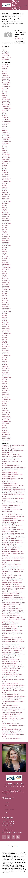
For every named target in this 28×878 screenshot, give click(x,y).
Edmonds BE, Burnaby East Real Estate (12, 551)
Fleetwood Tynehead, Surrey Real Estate (12, 557)
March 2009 (5, 432)
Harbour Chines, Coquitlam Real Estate (12, 579)
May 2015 (4, 297)
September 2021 (6, 161)
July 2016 (4, 271)
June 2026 (4, 70)
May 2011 (4, 385)
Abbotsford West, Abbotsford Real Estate (13, 445)
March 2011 (5, 388)
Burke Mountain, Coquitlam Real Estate (12, 474)
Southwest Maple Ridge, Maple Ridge (12, 689)
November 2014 (6, 308)
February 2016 (6, 280)
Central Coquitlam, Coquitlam (10, 483)
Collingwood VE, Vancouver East (10, 522)
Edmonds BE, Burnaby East (9, 549)
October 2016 (5, 266)
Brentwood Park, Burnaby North (10, 465)
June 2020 (4, 187)
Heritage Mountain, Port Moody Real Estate (13, 586)
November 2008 (6, 440)
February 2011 (5, 390)
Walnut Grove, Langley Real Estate (11, 707)
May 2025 (4, 93)
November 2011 (6, 374)
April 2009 (4, 431)
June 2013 (4, 339)
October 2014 (5, 310)
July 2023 (4, 125)
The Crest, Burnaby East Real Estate (11, 700)
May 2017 (4, 253)
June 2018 (4, 229)
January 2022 (5, 156)
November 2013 (6, 330)
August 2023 (5, 123)
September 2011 (6, 377)
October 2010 (5, 398)
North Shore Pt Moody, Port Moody (11, 632)
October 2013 (5, 332)
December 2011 (6, 372)
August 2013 (5, 335)
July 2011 (4, 381)
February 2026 (6, 77)
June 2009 (4, 427)
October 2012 (5, 354)
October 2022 (5, 139)
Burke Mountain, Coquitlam (9, 472)
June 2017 (4, 251)
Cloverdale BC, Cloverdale (9, 513)
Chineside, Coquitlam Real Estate (11, 505)
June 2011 (4, 383)
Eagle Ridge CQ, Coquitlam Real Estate (12, 540)
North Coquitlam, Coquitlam (9, 628)
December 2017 (6, 240)
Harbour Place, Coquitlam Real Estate (12, 580)
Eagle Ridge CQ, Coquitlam (9, 538)
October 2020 (5, 180)
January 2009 (5, 436)
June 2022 (4, 147)
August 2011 (5, 379)
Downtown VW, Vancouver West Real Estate (13, 536)
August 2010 (5, 401)
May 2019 (4, 209)
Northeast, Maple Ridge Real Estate (11, 637)
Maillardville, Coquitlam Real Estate (11, 604)
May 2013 (4, 341)
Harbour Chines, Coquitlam (9, 577)
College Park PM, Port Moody (9, 518)
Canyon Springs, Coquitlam (9, 476)
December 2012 (6, 350)
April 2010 (4, 409)
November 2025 (6, 82)
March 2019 (5, 213)
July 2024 (4, 112)
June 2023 (4, 126)
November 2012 (6, 352)
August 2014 (5, 313)
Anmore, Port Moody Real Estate (10, 454)
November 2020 (6, 178)
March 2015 (5, 300)
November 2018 (6, 220)
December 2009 (6, 416)
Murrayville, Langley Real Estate (10, 623)
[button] (4, 837)
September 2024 (6, 108)
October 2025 (5, 84)
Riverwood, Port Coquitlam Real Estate (12, 665)
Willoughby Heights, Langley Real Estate (12, 731)
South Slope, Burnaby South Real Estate (12, 687)
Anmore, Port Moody (7, 452)
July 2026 (4, 68)
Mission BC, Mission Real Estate (10, 613)
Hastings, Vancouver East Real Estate (12, 582)
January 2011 (5, 392)
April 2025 (4, 95)
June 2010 (4, 405)
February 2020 (6, 194)
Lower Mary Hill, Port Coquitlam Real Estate (13, 602)
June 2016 (4, 273)
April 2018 (4, 233)
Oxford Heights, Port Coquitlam (10, 645)
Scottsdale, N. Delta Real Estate (10, 670)
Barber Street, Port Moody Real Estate (12, 456)
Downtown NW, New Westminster (11, 535)
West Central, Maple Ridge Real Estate (12, 712)
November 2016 (6, 264)
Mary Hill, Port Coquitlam (8, 606)
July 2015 (4, 293)
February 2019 (6, 214)
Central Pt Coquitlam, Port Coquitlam (12, 493)
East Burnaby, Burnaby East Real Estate (12, 542)
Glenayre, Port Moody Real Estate (11, 566)
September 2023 (6, 121)
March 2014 (5, 322)
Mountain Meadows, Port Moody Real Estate (13, 619)
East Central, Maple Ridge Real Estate (12, 546)
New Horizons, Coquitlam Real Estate (12, 626)
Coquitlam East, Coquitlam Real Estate (12, 525)
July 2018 (4, 227)
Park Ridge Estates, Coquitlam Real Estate (13, 648)
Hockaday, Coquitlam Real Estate (11, 590)
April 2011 (4, 387)
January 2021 (5, 176)
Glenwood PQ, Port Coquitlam (10, 568)
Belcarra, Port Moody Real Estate (11, 458)
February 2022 (6, 154)
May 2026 (4, 71)
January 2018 (5, 238)
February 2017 (6, 258)
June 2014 (4, 317)
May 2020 (4, 189)
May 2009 (4, 429)
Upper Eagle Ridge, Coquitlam (10, 705)
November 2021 (6, 158)
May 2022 (4, 148)
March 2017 (5, 256)
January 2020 (5, 196)
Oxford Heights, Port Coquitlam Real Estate (13, 646)
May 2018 (4, 231)
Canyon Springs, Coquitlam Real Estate (12, 478)
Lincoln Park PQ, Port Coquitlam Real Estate (13, 597)
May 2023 (4, 128)
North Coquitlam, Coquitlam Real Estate (12, 630)
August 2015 (5, 291)
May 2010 (4, 407)
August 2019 (5, 203)
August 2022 (5, 143)
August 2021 (5, 163)
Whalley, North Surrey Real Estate (11, 723)
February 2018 (6, 236)
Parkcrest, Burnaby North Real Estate (12, 650)
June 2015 (4, 295)
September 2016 (6, 267)
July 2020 (4, 185)
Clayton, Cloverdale (7, 511)
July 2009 (4, 425)
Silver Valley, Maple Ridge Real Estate (12, 674)
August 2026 (5, 66)
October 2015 (5, 288)
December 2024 (6, 103)
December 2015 (6, 284)
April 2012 (4, 365)
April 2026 (4, 73)
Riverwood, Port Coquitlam (9, 663)
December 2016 (6, 262)
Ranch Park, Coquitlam (8, 657)
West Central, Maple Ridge (9, 711)
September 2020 (6, 181)
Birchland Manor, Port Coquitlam (11, 460)
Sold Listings (5, 59)
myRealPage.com (16, 846)
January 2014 (5, 326)
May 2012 (4, 363)
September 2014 (6, 311)
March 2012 (5, 366)
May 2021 (4, 169)
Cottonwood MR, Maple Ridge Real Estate (13, 533)
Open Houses (5, 55)
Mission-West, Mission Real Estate (11, 615)
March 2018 (5, 234)
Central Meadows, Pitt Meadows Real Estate (13, 489)
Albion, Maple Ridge (7, 447)
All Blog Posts (5, 52)
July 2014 (4, 315)
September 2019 (6, 201)
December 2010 (6, 394)
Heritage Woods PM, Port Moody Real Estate (13, 588)
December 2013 (6, 328)
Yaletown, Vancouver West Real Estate (12, 738)
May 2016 (4, 275)
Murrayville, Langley (7, 621)
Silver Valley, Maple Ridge (9, 672)
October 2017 (5, 244)
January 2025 (5, 101)
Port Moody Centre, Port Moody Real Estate (13, 654)
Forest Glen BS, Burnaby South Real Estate (13, 558)
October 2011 (5, 376)
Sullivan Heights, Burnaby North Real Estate (13, 696)
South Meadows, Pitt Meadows (10, 683)
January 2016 (5, 282)
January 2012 (5, 370)
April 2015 (4, 299)
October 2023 (5, 119)
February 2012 (6, 368)
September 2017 (6, 246)
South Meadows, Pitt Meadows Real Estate (13, 685)
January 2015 (5, 304)
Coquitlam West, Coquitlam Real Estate (12, 529)
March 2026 (5, 75)
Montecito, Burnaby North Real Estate (12, 617)
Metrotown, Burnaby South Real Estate (12, 610)
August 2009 (5, 423)
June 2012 (4, 361)
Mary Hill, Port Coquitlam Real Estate (12, 608)
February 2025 (6, 99)
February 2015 (6, 302)
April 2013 (4, 343)
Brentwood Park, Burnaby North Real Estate (14, 467)
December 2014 (6, 306)
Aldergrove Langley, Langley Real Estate (12, 450)
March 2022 (5, 152)
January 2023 (5, 136)
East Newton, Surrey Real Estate (10, 548)
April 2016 (4, 277)
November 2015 (6, 286)
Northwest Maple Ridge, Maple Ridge (12, 639)
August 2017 (5, 247)
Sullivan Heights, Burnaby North (10, 694)
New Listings (5, 53)
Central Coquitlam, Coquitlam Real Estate (13, 485)
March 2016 (5, 278)
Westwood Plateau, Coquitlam (10, 716)
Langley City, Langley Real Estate (10, 593)
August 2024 (5, 110)
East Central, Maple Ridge (9, 544)
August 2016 (5, 269)
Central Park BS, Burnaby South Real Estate (13, 491)
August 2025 (5, 88)
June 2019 (4, 207)
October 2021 (5, 159)
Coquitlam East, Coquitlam (9, 524)
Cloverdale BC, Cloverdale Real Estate (12, 515)
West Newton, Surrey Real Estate (11, 714)
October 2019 (5, 200)
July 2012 (4, 359)
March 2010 (5, 410)
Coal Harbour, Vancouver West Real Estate (13, 516)
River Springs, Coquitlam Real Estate (11, 661)
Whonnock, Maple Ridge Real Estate (11, 729)
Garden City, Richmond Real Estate (11, 564)
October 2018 (5, 222)
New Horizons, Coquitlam (8, 624)
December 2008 (6, 438)
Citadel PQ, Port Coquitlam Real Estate (12, 509)
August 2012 (5, 357)
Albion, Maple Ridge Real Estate (10, 449)
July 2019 (4, 205)
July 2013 (4, 337)
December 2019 (6, 198)
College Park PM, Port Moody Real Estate (13, 520)
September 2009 (6, 421)
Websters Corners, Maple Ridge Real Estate (13, 709)
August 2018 (5, 225)
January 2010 (5, 414)
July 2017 (4, 249)
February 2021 (6, 174)
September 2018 (6, 224)
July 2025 (4, 90)
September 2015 (6, 289)
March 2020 (5, 192)
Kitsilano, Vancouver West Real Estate (12, 591)
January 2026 (5, 79)
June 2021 (4, 167)
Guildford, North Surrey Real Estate (11, 575)
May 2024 (4, 114)
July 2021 (4, 165)
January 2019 (5, 216)
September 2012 (6, 355)
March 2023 (5, 132)
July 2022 (4, 145)
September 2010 (6, 399)
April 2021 (4, 170)
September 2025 (6, 86)
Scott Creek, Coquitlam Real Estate (11, 668)
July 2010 (4, 403)
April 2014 (4, 321)
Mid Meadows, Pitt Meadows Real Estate (12, 612)
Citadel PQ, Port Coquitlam (9, 507)
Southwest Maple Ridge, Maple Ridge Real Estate (13, 24)
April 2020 (4, 191)
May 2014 (4, 319)
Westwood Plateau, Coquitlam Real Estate (13, 718)
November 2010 (6, 396)
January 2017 (5, 260)
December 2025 (6, 81)
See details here (19, 38)
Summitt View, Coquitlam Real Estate (11, 698)
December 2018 (6, 218)
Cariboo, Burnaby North (8, 482)
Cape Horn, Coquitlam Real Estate (11, 480)
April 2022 (4, 150)
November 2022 (6, 137)
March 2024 (5, 117)
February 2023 (6, 134)
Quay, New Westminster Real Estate (11, 656)
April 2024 (4, 115)
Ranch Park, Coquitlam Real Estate (11, 659)
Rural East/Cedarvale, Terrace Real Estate (13, 667)
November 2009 (6, 418)
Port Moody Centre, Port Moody (10, 652)
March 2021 (5, 172)
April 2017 (4, 255)
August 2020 (5, 183)
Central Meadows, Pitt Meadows (10, 487)
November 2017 (6, 242)
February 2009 (6, 434)
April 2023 (4, 130)
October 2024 (5, 106)
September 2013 (6, 333)
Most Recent (5, 64)
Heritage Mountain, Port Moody (10, 584)
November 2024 (6, 104)
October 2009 (5, 420)
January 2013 (5, 348)
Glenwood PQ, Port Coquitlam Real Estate (13, 569)
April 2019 (4, 211)
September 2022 (6, 141)
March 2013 (5, 344)
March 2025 (5, 97)
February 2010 (6, 412)
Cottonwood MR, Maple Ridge (10, 531)
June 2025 (4, 92)
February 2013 (6, 346)
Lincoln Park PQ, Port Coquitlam (10, 595)
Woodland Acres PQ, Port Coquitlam (11, 733)
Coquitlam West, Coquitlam (9, 527)
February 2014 (6, 324)
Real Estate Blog (6, 57)
